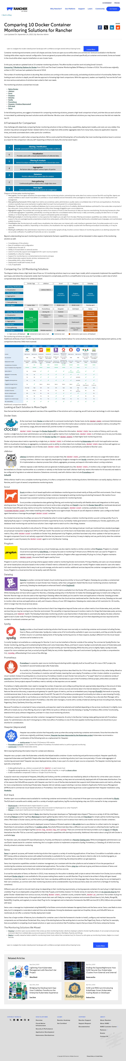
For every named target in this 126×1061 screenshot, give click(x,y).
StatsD (75, 505)
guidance (52, 820)
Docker (40, 421)
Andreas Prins (90, 997)
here (13, 835)
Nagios (10, 935)
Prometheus (12, 102)
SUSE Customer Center (108, 1026)
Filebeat (15, 817)
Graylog (11, 931)
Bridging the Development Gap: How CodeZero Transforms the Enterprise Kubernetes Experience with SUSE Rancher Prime (44, 991)
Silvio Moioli (33, 977)
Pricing (117, 3)
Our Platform (70, 9)
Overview (39, 1020)
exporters (7, 679)
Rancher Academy (63, 1020)
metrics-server (25, 742)
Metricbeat (36, 817)
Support (81, 9)
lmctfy (84, 460)
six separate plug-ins (109, 892)
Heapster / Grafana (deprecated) (19, 104)
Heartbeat (88, 817)
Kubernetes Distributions (45, 1035)
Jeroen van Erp (90, 977)
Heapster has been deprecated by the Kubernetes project (72, 735)
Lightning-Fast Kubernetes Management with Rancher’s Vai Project (43, 970)
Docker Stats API (95, 505)
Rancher (28, 447)
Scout (10, 93)
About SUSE (104, 1023)
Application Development (45, 1032)
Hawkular (7, 790)
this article (77, 824)
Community (100, 9)
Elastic (116, 799)
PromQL (99, 691)
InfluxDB (7, 475)
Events (102, 1033)
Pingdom (11, 95)
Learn (90, 9)
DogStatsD (70, 585)
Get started (113, 9)
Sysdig (10, 100)
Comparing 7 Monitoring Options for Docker (20, 67)
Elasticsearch (12, 806)
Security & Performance (44, 1029)
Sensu (10, 108)
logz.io (107, 830)
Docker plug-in (17, 876)
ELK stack (11, 106)
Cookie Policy (99, 1056)
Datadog (11, 98)
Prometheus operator (15, 744)
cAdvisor (11, 91)
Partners (103, 1030)
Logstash (11, 808)
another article (41, 827)
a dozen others (71, 770)
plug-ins (75, 866)
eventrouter (12, 747)
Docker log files (50, 437)
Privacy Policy (90, 1056)
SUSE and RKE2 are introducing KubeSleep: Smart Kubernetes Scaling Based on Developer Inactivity (99, 991)
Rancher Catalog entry (81, 840)
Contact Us (104, 1036)
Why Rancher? (56, 9)
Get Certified (62, 1023)
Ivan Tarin (33, 997)
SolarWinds (43, 552)
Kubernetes (87, 441)
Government (107, 3)
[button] (100, 27)
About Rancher (105, 1020)
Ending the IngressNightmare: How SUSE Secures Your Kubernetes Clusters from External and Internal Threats (101, 971)
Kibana (10, 810)
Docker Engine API (49, 431)
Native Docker (13, 89)
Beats (37, 814)
